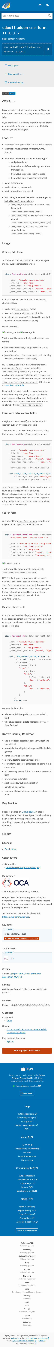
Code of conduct (26, 1214)
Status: (27, 1086)
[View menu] (40, 5)
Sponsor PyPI (27, 1187)
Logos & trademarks (27, 1156)
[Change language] (48, 5)
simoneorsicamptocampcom (21, 867)
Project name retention (26, 1125)
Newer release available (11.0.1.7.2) (21, 938)
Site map (42, 1341)
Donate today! (27, 1093)
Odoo (9, 1020)
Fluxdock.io (10, 849)
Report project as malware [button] (27, 1050)
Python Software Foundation (28, 1077)
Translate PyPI (26, 1183)
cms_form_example (14, 385)
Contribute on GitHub (26, 1179)
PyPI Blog (26, 1144)
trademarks (15, 1338)
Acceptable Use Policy (25, 1221)
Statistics (27, 1152)
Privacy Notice (26, 1218)
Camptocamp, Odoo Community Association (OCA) (21, 975)
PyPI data (8, 929)
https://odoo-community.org (15, 917)
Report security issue (27, 1210)
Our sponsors (27, 1160)
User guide (26, 1121)
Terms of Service (26, 1206)
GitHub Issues (28, 811)
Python (10, 1041)
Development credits (26, 1190)
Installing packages (26, 1113)
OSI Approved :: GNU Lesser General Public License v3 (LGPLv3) (27, 1031)
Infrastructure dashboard (26, 1148)
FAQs (27, 1129)
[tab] (27, 65)
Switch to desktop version (27, 1230)
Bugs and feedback (27, 1175)
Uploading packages (26, 1117)
